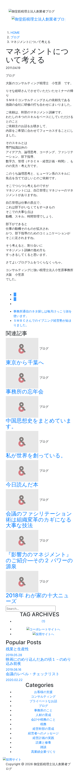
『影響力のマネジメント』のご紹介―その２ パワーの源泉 (39, 560)
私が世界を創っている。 (36, 455)
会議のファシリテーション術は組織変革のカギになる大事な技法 (39, 519)
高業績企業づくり (43, 752)
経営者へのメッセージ (43, 733)
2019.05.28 (14, 655)
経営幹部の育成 (43, 729)
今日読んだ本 (22, 484)
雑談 (43, 747)
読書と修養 (43, 742)
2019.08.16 (13, 669)
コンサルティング (43, 696)
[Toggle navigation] (16, 26)
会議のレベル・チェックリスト (32, 674)
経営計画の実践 (43, 738)
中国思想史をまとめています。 (39, 423)
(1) (43, 621)
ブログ (43, 706)
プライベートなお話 (43, 701)
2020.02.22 (14, 680)
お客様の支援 (43, 692)
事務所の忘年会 (25, 391)
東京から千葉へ (25, 362)
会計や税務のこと (43, 719)
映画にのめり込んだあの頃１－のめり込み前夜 (38, 661)
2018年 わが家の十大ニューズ (37, 598)
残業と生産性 (17, 649)
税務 (43, 724)
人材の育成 (43, 715)
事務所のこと (43, 710)
